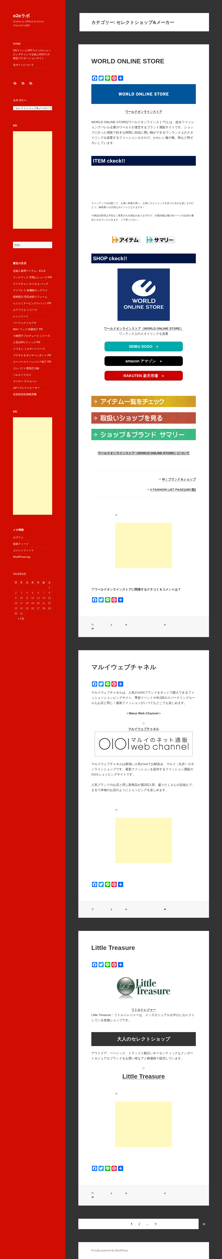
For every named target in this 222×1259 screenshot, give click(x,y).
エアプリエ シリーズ (25, 309)
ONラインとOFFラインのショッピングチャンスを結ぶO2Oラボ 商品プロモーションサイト (32, 54)
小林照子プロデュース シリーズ (31, 335)
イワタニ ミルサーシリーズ (29, 348)
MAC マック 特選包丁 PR (28, 329)
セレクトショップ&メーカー (144, 624)
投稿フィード (21, 544)
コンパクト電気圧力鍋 (26, 368)
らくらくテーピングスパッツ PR (32, 303)
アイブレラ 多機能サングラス (30, 290)
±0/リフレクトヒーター (26, 387)
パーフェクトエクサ (24, 322)
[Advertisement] (32, 180)
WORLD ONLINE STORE (127, 61)
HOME (17, 43)
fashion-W (173, 624)
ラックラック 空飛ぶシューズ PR (32, 277)
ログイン (18, 537)
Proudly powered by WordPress (109, 1250)
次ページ (204, 1224)
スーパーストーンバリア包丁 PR (32, 361)
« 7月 (21, 618)
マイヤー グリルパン (25, 381)
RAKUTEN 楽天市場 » (144, 376)
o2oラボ (21, 16)
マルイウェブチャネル (123, 667)
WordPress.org (21, 557)
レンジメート (21, 316)
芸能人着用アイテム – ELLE (29, 270)
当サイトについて (23, 65)
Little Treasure (113, 947)
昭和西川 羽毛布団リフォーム (30, 296)
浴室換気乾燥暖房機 (24, 394)
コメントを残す (103, 628)
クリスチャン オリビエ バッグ (30, 283)
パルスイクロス (22, 374)
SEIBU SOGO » (143, 346)
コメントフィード (23, 550)
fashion (117, 624)
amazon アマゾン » (143, 361)
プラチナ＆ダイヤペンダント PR (32, 355)
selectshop (173, 1193)
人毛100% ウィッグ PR (26, 342)
